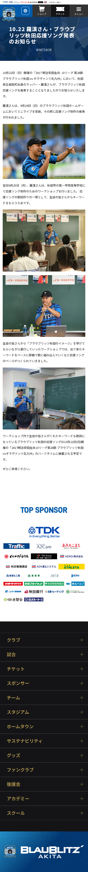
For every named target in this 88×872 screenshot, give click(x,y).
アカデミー (18, 798)
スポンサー (18, 683)
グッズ (13, 755)
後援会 (13, 784)
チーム (13, 697)
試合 (11, 654)
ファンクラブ (20, 769)
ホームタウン (20, 726)
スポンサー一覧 (54, 2)
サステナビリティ (25, 740)
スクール (16, 813)
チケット (16, 668)
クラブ (13, 640)
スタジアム (18, 712)
